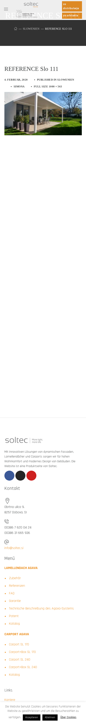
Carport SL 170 (19, 644)
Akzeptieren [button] (31, 717)
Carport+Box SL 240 (23, 667)
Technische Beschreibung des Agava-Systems (41, 608)
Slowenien (31, 28)
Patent (14, 616)
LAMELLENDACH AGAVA (21, 568)
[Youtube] (31, 476)
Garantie (15, 601)
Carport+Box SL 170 (22, 652)
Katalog (14, 623)
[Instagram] (20, 476)
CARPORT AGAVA (16, 634)
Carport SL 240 (19, 659)
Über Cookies (68, 717)
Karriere (9, 699)
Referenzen (17, 585)
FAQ (11, 593)
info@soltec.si (13, 548)
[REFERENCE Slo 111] (43, 95)
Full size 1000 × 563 (48, 86)
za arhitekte (70, 15)
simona (19, 86)
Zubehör (15, 578)
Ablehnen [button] (50, 717)
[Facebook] (9, 476)
